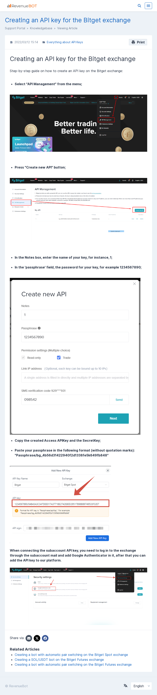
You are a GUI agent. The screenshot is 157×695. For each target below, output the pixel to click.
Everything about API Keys (65, 42)
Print (140, 42)
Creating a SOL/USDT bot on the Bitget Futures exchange (59, 660)
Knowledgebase (41, 28)
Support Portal (15, 28)
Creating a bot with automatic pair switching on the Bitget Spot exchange (71, 655)
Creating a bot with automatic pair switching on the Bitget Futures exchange (73, 664)
